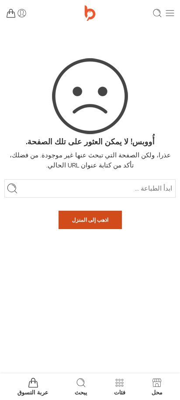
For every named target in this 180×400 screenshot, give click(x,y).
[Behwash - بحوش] (90, 13)
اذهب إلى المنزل (90, 219)
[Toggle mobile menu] (170, 13)
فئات (119, 392)
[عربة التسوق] (11, 13)
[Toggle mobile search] (157, 13)
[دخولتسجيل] (22, 13)
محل (157, 392)
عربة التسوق (32, 392)
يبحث (81, 392)
